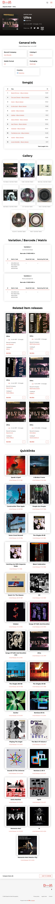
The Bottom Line (15, 133)
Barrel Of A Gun (15, 93)
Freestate (13, 128)
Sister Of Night (15, 119)
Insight (13, 137)
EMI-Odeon (33, 432)
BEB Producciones (35, 344)
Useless (13, 115)
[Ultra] (16, 323)
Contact (50, 896)
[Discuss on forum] (42, 28)
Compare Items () (8, 876)
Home (12, 102)
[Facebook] (51, 889)
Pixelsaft (33, 900)
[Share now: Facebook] (31, 28)
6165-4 (8, 349)
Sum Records (7, 55)
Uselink (13, 110)
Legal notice (44, 896)
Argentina (28, 20)
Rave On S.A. (9, 388)
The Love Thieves (15, 97)
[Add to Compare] (23, 353)
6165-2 (31, 55)
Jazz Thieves (14, 124)
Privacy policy (36, 896)
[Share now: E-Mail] (38, 28)
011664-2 (32, 393)
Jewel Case (33, 64)
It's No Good (14, 106)
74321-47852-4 (10, 393)
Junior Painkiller (15, 142)
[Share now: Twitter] (34, 28)
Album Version (24, 93)
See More (8, 353)
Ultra (27, 17)
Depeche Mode (28, 14)
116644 (31, 348)
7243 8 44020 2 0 (34, 437)
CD (24, 24)
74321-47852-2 (10, 437)
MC (9, 339)
